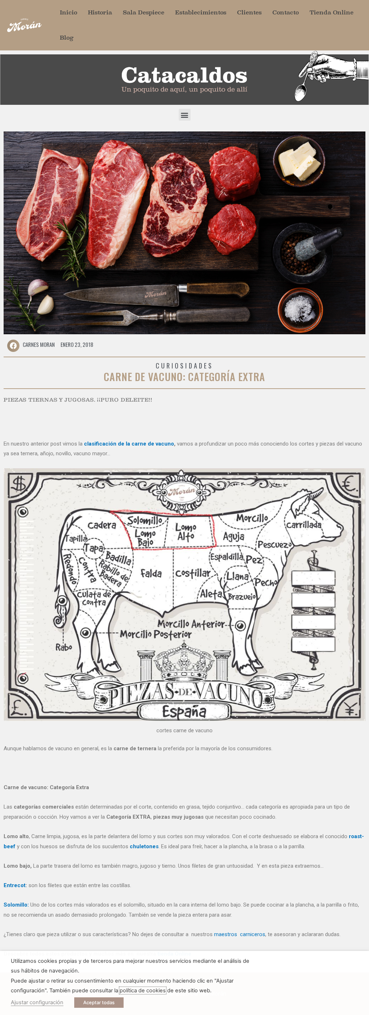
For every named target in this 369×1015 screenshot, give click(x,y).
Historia (100, 12)
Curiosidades (184, 365)
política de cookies (143, 990)
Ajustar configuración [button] (37, 1002)
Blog (67, 37)
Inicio (68, 12)
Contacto (285, 12)
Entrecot (15, 885)
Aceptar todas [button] (99, 1002)
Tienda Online (332, 12)
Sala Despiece (143, 12)
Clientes (249, 12)
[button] (185, 115)
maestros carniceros (239, 934)
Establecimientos (200, 12)
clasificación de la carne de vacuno (129, 444)
